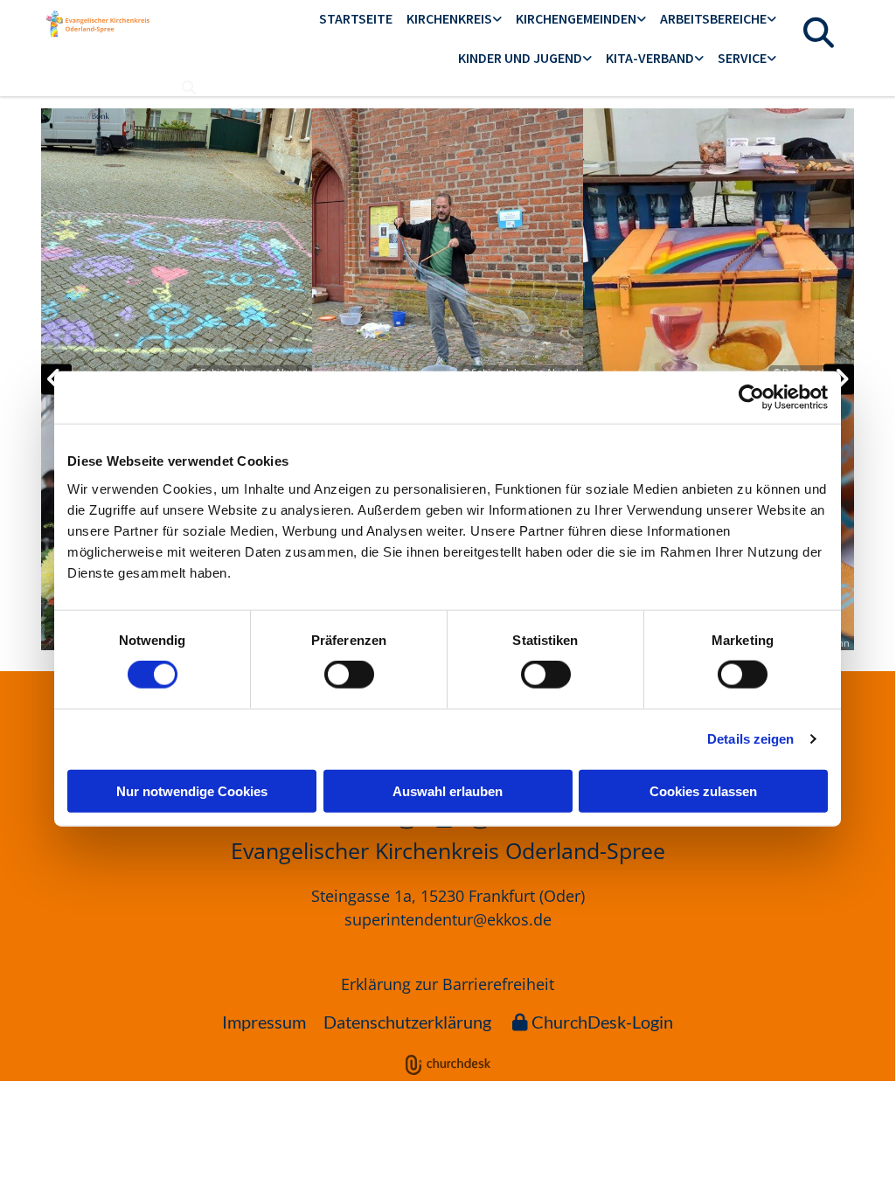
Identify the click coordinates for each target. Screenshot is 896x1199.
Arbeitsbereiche (713, 18)
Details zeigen (750, 738)
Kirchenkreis (449, 18)
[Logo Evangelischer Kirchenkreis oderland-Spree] (98, 23)
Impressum (264, 1021)
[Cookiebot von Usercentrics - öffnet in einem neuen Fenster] (751, 398)
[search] (189, 87)
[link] (454, 19)
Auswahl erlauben (447, 790)
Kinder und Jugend (520, 57)
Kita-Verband (650, 57)
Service (742, 57)
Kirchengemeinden (576, 18)
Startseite (355, 18)
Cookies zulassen (703, 790)
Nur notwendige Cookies (191, 790)
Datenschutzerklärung (407, 1021)
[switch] (349, 675)
